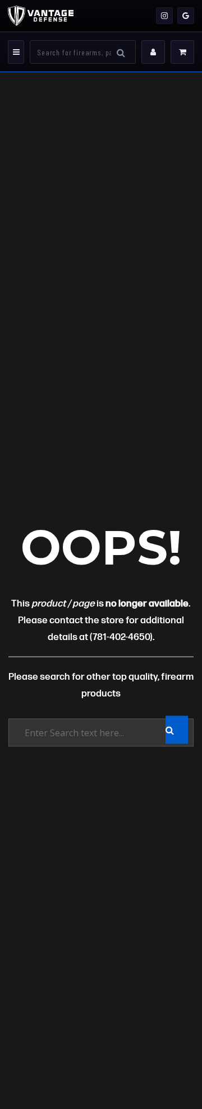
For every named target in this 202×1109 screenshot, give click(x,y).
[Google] (185, 15)
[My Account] (153, 52)
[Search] (120, 52)
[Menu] (16, 52)
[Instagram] (164, 15)
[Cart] (182, 52)
